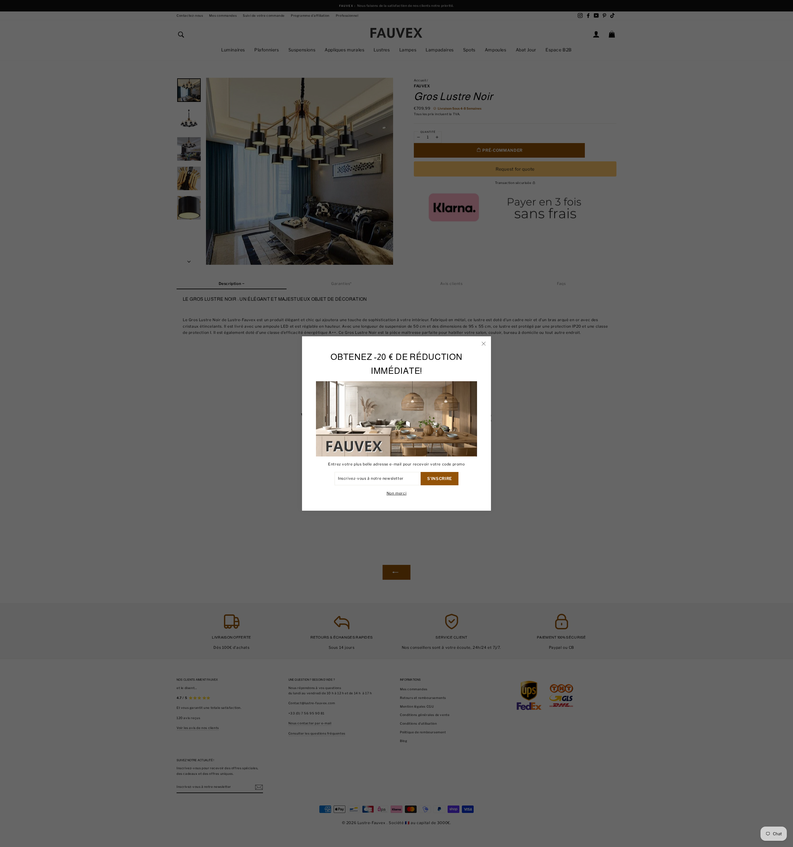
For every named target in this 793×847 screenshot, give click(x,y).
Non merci (396, 493)
